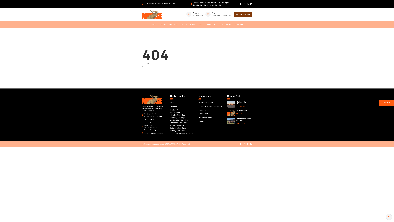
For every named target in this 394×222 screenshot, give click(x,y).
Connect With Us (224, 24)
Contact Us (210, 24)
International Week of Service (243, 119)
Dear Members (241, 110)
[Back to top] (389, 217)
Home (153, 24)
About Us (162, 24)
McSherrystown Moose (242, 103)
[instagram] (251, 4)
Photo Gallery (191, 24)
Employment (238, 24)
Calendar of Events (176, 24)
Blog (201, 24)
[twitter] (248, 4)
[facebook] (241, 4)
